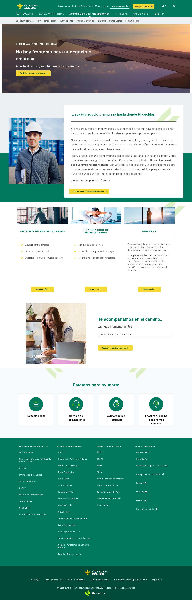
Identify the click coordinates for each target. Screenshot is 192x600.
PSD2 (99, 465)
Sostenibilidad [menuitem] (132, 20)
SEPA (99, 472)
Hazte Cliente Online (146, 509)
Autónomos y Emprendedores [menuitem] (89, 14)
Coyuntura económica (107, 485)
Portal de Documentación (70, 554)
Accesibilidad (103, 505)
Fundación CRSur (66, 492)
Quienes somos (26, 452)
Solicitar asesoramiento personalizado (88, 191)
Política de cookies (53, 579)
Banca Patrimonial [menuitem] (51, 14)
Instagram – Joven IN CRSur (149, 474)
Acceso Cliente (142, 6)
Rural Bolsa (63, 478)
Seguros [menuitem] (102, 20)
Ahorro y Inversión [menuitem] (86, 20)
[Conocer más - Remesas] (149, 215)
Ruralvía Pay (142, 459)
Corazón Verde (65, 505)
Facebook (140, 500)
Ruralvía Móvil (143, 452)
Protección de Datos (76, 579)
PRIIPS (100, 459)
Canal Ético (24, 507)
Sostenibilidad (26, 501)
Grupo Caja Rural (27, 481)
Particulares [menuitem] (24, 14)
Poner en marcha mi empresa (116, 334)
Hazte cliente (118, 6)
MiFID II (100, 452)
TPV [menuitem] (39, 20)
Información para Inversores (32, 514)
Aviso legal (35, 579)
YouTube (140, 491)
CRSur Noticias (65, 485)
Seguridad (157, 579)
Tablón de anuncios (99, 579)
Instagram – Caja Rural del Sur (150, 465)
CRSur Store (63, 511)
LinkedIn (140, 483)
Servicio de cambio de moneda (72, 518)
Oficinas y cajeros (102, 6)
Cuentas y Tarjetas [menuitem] (25, 20)
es (163, 6)
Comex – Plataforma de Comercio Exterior (73, 546)
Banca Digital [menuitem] (115, 20)
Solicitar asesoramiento (32, 73)
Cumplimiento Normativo (109, 498)
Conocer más (41, 289)
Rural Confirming (66, 472)
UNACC (22, 488)
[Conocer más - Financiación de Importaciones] (96, 215)
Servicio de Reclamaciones (82, 6)
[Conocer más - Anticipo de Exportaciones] (42, 215)
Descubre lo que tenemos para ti (115, 348)
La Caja (22, 468)
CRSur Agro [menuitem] (140, 14)
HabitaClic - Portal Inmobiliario (72, 459)
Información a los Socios (30, 474)
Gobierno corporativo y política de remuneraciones (35, 460)
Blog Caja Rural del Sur (69, 531)
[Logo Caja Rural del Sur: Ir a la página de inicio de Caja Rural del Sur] (28, 6)
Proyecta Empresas (67, 525)
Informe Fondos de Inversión (110, 478)
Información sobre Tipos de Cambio (130, 579)
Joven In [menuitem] (159, 14)
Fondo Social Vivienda (68, 465)
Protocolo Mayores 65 (68, 498)
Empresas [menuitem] (121, 14)
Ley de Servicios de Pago (108, 492)
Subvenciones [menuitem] (66, 20)
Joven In (62, 452)
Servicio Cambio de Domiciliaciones (75, 538)
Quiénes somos (64, 6)
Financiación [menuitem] (50, 20)
